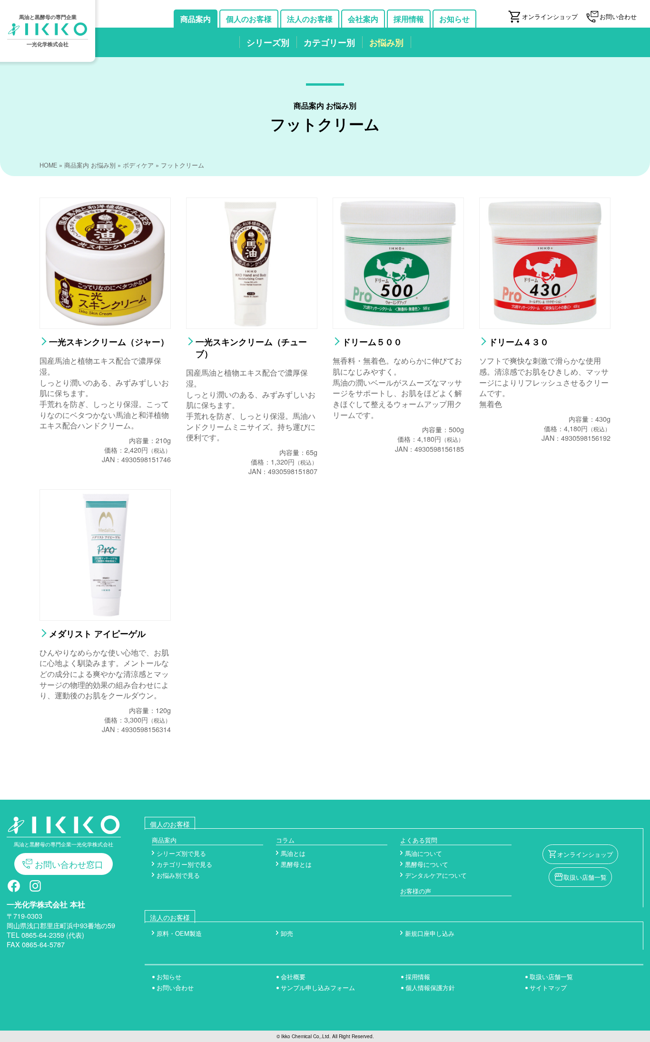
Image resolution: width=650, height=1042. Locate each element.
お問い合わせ (175, 987)
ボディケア (138, 165)
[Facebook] (14, 889)
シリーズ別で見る (181, 853)
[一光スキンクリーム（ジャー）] (105, 324)
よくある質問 (418, 839)
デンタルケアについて (436, 875)
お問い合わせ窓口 (69, 864)
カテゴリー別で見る (184, 864)
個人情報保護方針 (430, 987)
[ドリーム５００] (398, 324)
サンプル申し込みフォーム (318, 987)
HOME (48, 165)
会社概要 (293, 976)
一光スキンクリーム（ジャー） (109, 342)
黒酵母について (426, 864)
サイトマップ (548, 987)
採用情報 (417, 976)
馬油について (423, 853)
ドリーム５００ (372, 342)
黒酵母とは (296, 864)
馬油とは (293, 853)
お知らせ (169, 976)
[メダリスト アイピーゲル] (105, 616)
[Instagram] (35, 889)
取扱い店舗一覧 (585, 877)
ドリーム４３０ (519, 342)
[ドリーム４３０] (545, 324)
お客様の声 (415, 890)
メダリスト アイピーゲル (97, 633)
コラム (285, 839)
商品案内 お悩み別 (90, 165)
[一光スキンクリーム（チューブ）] (252, 324)
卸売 (287, 933)
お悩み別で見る (178, 875)
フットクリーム (182, 165)
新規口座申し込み (429, 933)
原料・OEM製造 (179, 933)
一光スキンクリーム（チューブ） (251, 348)
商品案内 (164, 839)
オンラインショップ (585, 854)
